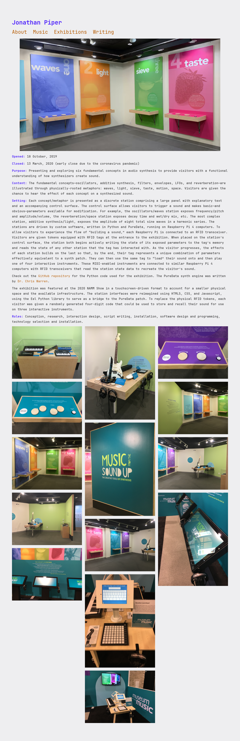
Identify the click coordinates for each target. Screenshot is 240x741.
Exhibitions (70, 32)
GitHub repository (54, 276)
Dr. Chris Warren (33, 281)
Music (40, 32)
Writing (103, 32)
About (19, 32)
